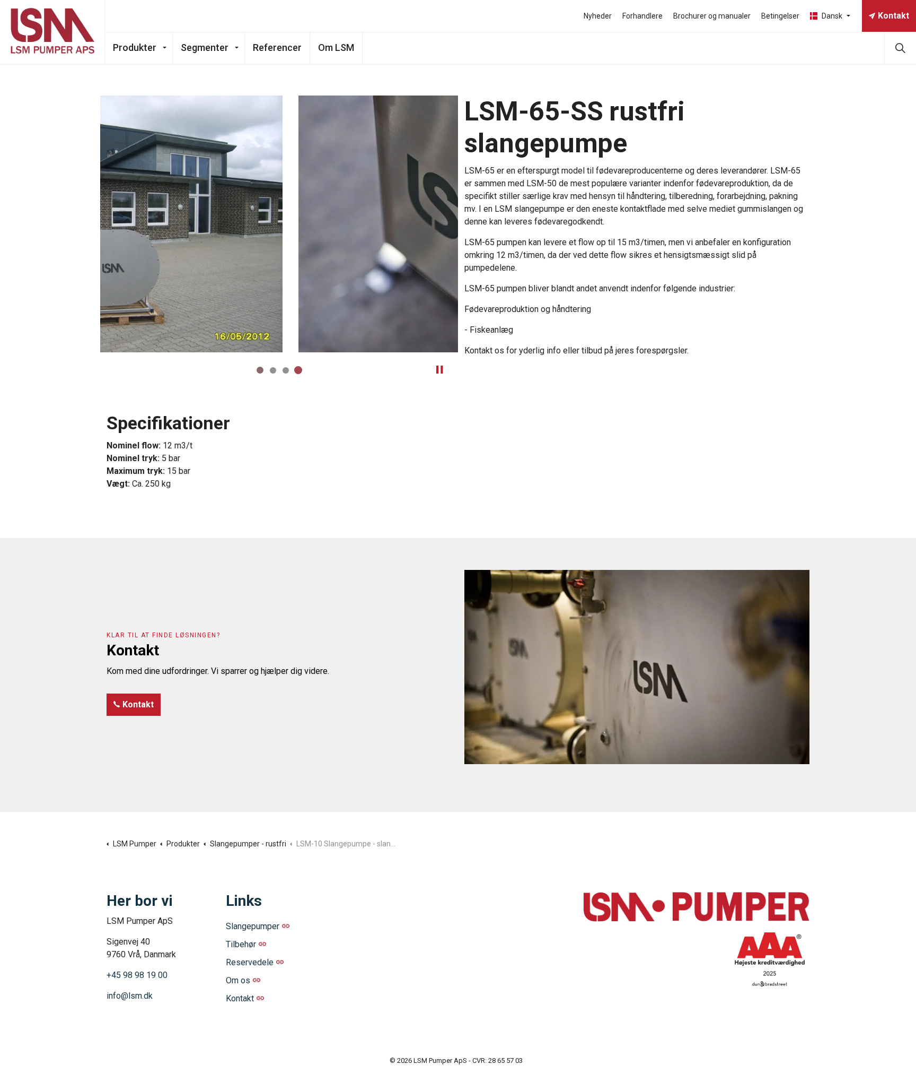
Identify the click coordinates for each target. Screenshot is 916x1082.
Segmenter (204, 47)
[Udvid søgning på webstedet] (900, 48)
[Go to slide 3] (286, 370)
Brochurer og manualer (712, 16)
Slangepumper (252, 926)
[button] (279, 224)
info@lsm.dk (130, 996)
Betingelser (780, 16)
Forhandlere (642, 16)
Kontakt (893, 16)
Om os (238, 980)
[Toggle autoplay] (439, 369)
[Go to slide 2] (273, 370)
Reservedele (250, 962)
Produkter (134, 47)
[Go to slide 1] (260, 370)
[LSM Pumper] (52, 32)
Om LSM (336, 47)
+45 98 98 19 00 (137, 975)
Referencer (277, 47)
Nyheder (598, 16)
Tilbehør (241, 944)
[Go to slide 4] (298, 370)
